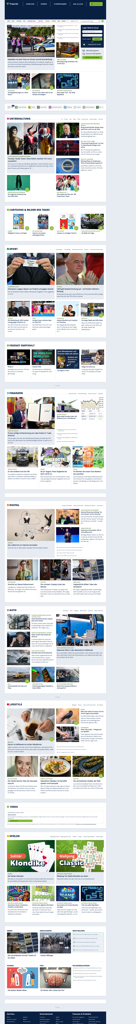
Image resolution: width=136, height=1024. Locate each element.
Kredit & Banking (82, 393)
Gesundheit (100, 704)
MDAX (84, 416)
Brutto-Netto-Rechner (94, 1021)
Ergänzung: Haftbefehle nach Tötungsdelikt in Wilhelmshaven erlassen (88, 967)
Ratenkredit (92, 1019)
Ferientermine (11, 1021)
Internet (44, 4)
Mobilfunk (30, 4)
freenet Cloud (76, 1019)
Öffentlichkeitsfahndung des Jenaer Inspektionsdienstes (85, 973)
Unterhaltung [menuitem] (32, 21)
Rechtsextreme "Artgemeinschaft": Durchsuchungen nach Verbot (68, 34)
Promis (66, 119)
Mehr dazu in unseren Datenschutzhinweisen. (86, 824)
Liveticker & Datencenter (96, 249)
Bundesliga (59, 249)
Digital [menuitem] (48, 21)
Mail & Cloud (78, 4)
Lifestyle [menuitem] (40, 21)
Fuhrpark (90, 610)
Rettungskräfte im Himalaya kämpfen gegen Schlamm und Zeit (68, 30)
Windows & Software (90, 505)
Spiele (57, 1017)
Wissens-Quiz (59, 1021)
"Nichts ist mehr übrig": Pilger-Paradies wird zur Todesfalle (86, 934)
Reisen (80, 704)
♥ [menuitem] (68, 21)
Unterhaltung (19, 118)
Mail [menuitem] (59, 21)
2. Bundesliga (67, 249)
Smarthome (100, 505)
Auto (13, 610)
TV (62, 119)
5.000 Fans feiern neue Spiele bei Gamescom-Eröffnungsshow (70, 550)
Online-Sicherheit (93, 1017)
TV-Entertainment (60, 4)
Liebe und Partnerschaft (89, 704)
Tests (71, 610)
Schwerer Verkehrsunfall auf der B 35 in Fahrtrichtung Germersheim (88, 970)
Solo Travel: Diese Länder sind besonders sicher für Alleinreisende (71, 746)
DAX (83, 414)
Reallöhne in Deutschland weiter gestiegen (66, 441)
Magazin (76, 610)
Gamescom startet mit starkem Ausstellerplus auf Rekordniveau (70, 547)
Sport (13, 249)
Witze (79, 119)
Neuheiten (65, 610)
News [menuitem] (8, 21)
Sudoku (80, 836)
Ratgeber (74, 704)
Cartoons (100, 119)
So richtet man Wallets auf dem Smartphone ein (67, 555)
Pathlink (75, 836)
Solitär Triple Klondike (89, 836)
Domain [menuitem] (64, 21)
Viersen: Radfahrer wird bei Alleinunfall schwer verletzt (85, 980)
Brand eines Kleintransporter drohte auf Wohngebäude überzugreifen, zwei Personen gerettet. (88, 977)
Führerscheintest (98, 610)
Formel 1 (86, 249)
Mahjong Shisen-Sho (65, 836)
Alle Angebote (97, 4)
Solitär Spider (99, 836)
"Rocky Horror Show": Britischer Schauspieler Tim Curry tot (86, 950)
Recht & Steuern (92, 393)
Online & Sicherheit (78, 505)
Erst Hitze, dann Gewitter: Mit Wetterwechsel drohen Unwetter (87, 946)
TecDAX (84, 419)
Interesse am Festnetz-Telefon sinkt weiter (66, 552)
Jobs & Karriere (73, 393)
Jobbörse (25, 1017)
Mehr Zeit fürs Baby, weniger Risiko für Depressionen (85, 942)
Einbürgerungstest (45, 1019)
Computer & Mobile (67, 505)
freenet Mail (76, 1021)
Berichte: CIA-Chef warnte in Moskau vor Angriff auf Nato (86, 938)
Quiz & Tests (85, 119)
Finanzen (16, 393)
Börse (8, 1017)
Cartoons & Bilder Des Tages (29, 209)
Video (74, 119)
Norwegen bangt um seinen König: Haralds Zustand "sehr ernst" (68, 38)
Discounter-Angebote (78, 1017)
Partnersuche (27, 1021)
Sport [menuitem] (13, 21)
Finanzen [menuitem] (18, 21)
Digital (14, 505)
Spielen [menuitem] (54, 21)
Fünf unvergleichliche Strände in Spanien (66, 752)
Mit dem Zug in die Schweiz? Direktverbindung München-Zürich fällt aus (72, 749)
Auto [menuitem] (24, 21)
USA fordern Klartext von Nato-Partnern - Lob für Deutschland (67, 26)
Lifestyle (15, 704)
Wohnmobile (83, 610)
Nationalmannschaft (77, 249)
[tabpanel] (31, 45)
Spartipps (100, 393)
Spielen (14, 836)
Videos (58, 1019)
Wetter (25, 1019)
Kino (70, 119)
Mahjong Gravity (54, 836)
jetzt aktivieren (14, 820)
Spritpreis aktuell (11, 1019)
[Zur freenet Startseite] (12, 3)
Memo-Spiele (93, 119)
